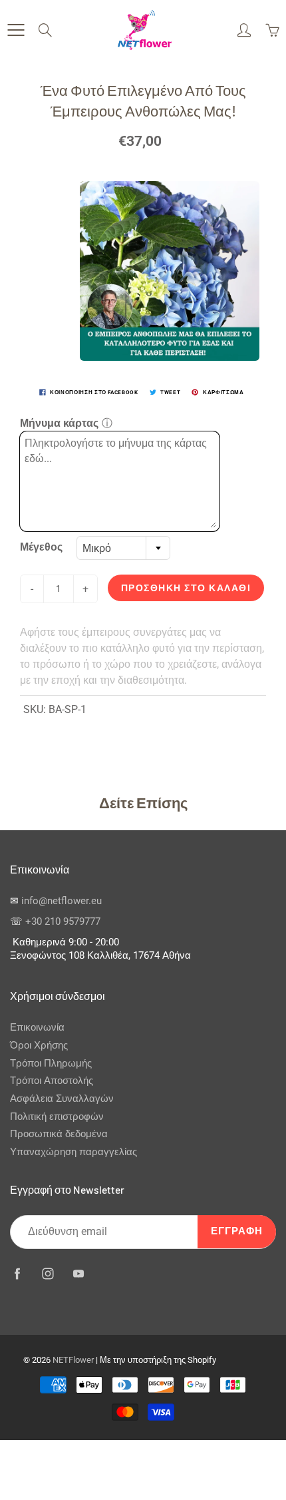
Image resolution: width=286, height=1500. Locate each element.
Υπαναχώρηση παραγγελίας (73, 1152)
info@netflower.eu (61, 901)
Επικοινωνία (37, 1027)
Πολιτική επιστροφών (57, 1117)
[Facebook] (17, 1274)
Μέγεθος (41, 547)
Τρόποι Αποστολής (51, 1081)
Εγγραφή (237, 1231)
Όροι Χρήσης (39, 1045)
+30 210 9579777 (62, 921)
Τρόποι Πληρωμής (51, 1063)
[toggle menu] (15, 30)
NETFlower (73, 1360)
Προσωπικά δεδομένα (59, 1134)
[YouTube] (78, 1274)
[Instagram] (47, 1274)
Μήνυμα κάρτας (59, 423)
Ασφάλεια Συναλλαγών (62, 1099)
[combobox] (123, 548)
